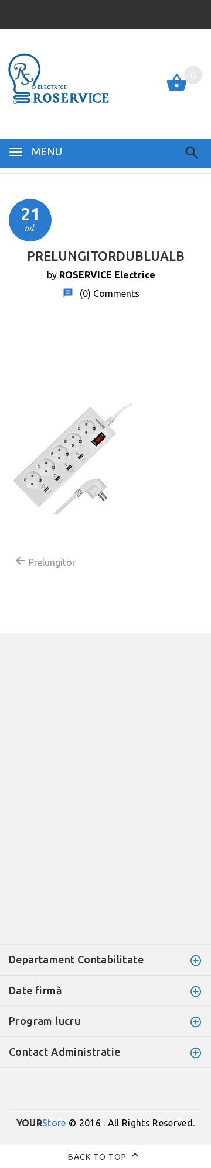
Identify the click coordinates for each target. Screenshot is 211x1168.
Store (41, 1123)
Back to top (98, 1157)
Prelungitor (51, 562)
